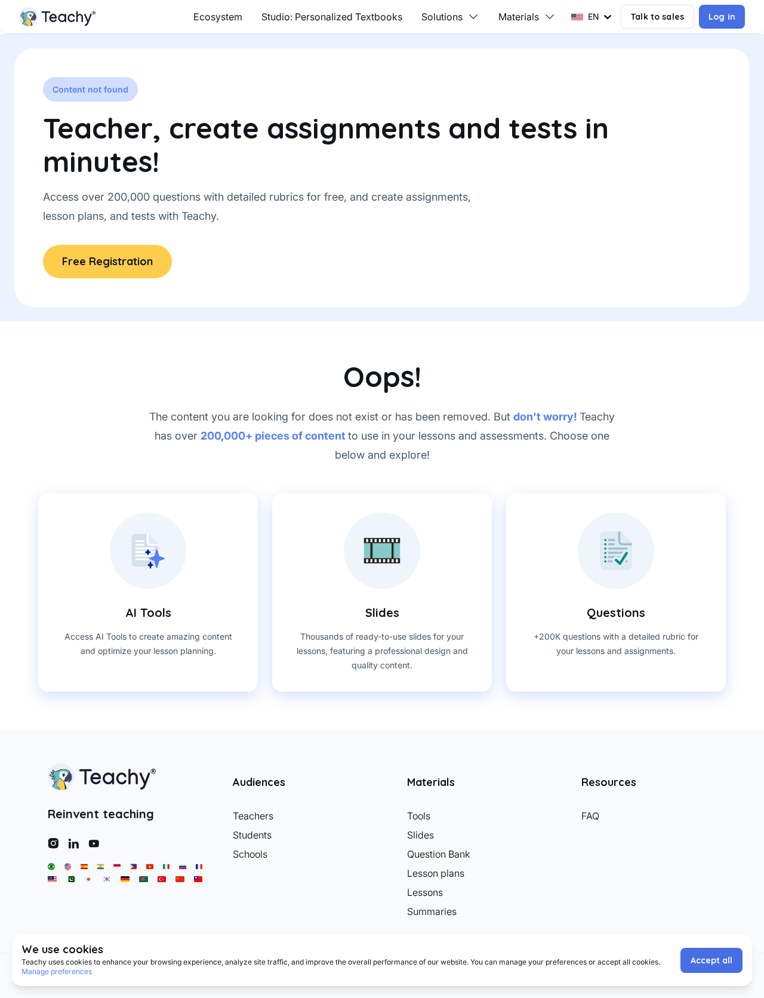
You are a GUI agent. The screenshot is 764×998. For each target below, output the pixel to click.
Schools (250, 854)
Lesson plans (435, 873)
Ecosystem (217, 17)
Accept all (711, 960)
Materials (518, 17)
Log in (721, 16)
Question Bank (438, 854)
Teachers (253, 816)
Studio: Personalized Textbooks (331, 17)
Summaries (432, 911)
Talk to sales (657, 16)
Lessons (425, 892)
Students (252, 835)
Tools (418, 816)
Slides (420, 835)
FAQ (590, 816)
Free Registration (107, 261)
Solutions (442, 17)
